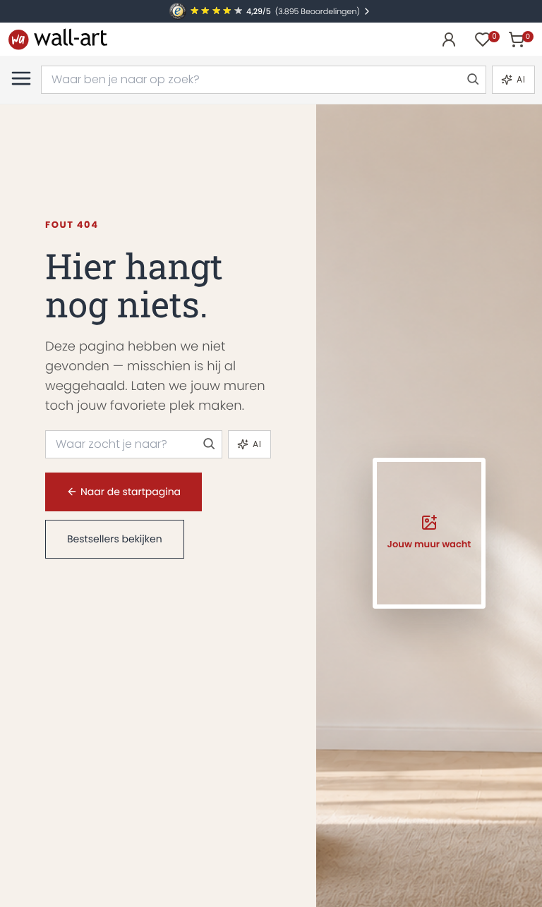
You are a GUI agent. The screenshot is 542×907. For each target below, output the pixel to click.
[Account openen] (449, 39)
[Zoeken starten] (472, 80)
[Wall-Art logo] (57, 39)
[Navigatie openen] (21, 78)
